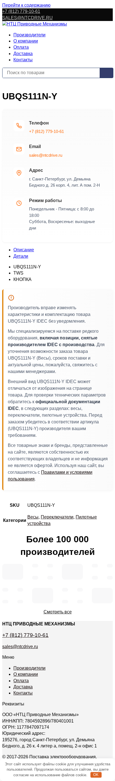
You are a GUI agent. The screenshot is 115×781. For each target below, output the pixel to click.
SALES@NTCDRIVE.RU (27, 17)
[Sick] (110, 565)
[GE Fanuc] (80, 602)
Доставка (23, 53)
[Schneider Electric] (72, 572)
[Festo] (20, 590)
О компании (25, 41)
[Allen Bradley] (50, 565)
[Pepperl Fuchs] (110, 578)
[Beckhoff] (102, 596)
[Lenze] (80, 590)
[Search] (106, 73)
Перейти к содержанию (26, 5)
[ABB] (95, 578)
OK (96, 775)
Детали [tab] (20, 256)
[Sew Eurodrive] (20, 602)
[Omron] (42, 596)
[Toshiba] (65, 590)
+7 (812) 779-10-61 (21, 11)
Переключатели (57, 517)
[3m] (35, 578)
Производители (29, 34)
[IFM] (95, 565)
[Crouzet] (50, 578)
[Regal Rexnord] (5, 590)
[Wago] (65, 602)
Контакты (23, 59)
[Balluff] (5, 602)
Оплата (21, 47)
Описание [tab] (23, 249)
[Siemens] (12, 572)
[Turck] (35, 565)
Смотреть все (58, 611)
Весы (33, 517)
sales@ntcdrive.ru (45, 155)
